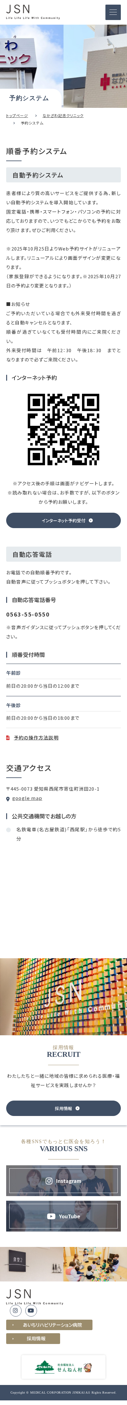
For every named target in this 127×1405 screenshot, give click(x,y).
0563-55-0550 (28, 614)
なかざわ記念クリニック (63, 115)
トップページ (17, 115)
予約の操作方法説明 (36, 737)
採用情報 (36, 1338)
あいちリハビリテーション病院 (52, 1325)
